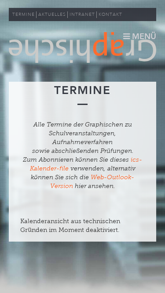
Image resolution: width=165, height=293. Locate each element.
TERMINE (23, 14)
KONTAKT (110, 14)
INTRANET (82, 14)
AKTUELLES (52, 14)
